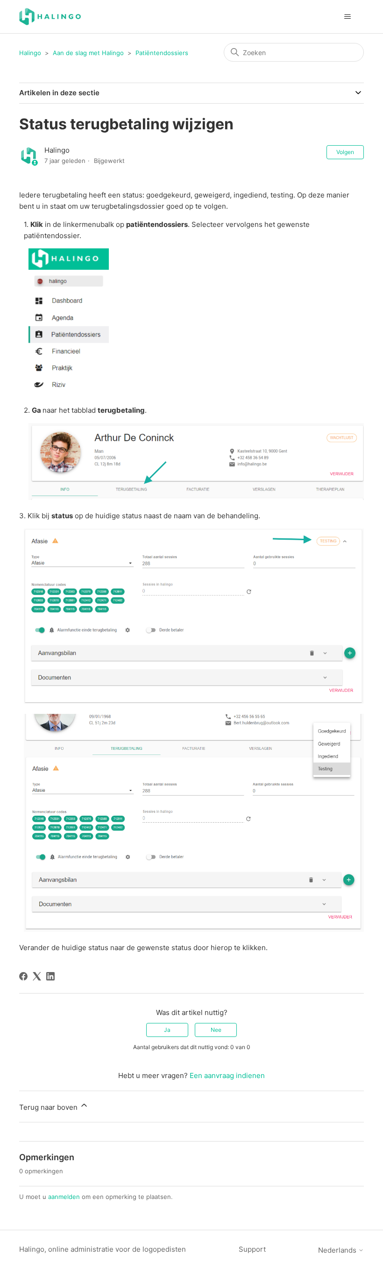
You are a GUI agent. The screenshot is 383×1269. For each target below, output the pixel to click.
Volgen (345, 151)
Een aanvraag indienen (227, 1075)
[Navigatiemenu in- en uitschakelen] (347, 16)
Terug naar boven (49, 1107)
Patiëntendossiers (161, 52)
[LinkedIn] (50, 976)
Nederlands (338, 1250)
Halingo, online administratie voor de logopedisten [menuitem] (102, 1249)
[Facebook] (23, 976)
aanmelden (64, 1196)
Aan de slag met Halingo (88, 52)
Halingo (30, 52)
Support (252, 1249)
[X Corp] (37, 976)
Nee (216, 1029)
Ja (167, 1029)
